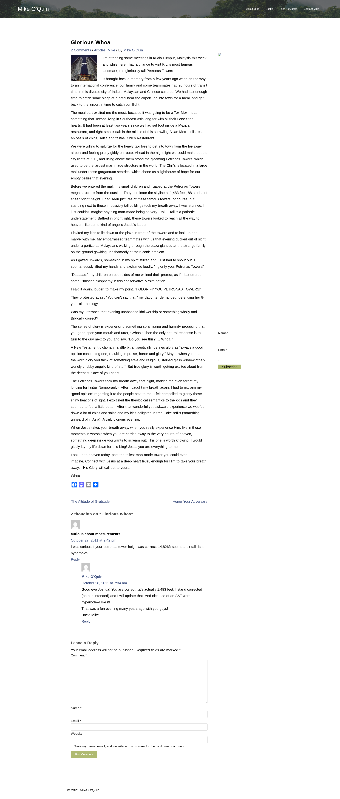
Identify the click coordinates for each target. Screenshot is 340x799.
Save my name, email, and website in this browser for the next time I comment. (129, 746)
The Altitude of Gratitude (90, 501)
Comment (79, 655)
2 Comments (81, 50)
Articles (100, 50)
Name (76, 708)
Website (76, 733)
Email (76, 721)
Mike (111, 50)
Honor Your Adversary (190, 501)
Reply (75, 559)
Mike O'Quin (33, 9)
